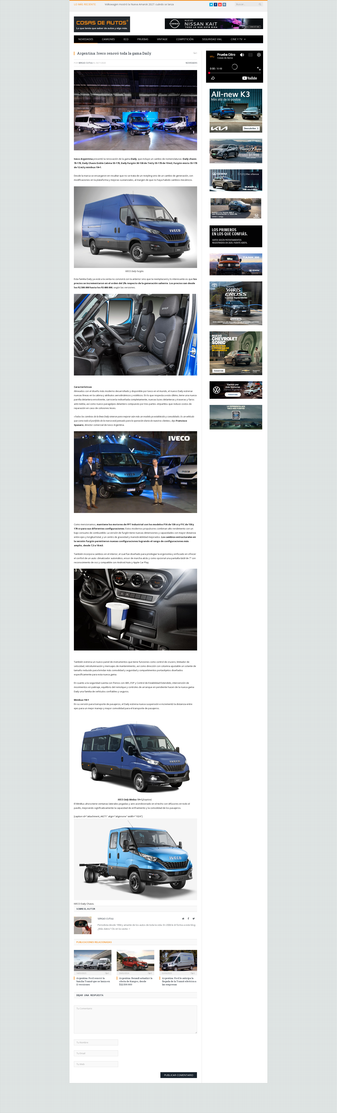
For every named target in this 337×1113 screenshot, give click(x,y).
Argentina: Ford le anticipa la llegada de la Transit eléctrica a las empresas (179, 980)
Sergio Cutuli (85, 62)
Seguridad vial (212, 39)
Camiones (108, 39)
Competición (184, 39)
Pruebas (142, 39)
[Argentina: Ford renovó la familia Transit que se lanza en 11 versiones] (92, 961)
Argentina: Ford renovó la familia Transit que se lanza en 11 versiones (93, 980)
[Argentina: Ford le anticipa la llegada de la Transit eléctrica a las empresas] (178, 961)
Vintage (162, 39)
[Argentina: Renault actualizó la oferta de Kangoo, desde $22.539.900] (135, 961)
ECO (126, 39)
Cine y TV (236, 39)
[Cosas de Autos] (102, 23)
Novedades (85, 39)
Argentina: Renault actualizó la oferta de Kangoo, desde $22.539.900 (135, 980)
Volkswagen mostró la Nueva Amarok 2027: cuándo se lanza (139, 4)
